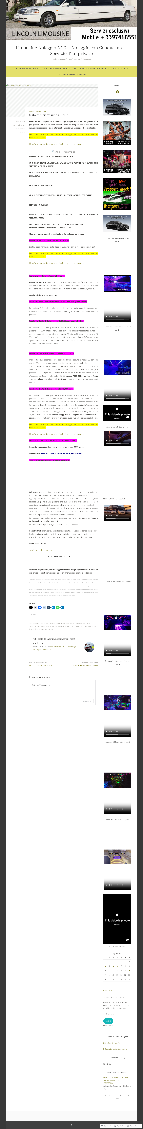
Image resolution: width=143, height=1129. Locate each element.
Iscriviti (108, 1021)
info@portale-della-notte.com (41, 550)
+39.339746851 (108, 1083)
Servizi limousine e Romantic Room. (88, 69)
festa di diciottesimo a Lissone (85, 664)
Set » (110, 990)
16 (129, 970)
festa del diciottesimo (72, 626)
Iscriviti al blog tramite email (117, 998)
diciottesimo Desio (37, 111)
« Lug (105, 990)
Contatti (115, 69)
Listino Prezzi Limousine (54, 69)
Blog (126, 69)
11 (109, 970)
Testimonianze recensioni (74, 74)
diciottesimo (60, 624)
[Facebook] (117, 92)
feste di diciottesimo (88, 626)
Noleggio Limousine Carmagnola (115, 1049)
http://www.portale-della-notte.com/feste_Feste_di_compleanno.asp (58, 144)
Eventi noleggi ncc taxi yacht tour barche (19, 128)
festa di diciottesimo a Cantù (40, 664)
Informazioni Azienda (26, 69)
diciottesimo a (71, 624)
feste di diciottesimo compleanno (41, 629)
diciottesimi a (50, 624)
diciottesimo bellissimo (37, 626)
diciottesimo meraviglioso (55, 626)
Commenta (87, 701)
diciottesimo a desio (83, 624)
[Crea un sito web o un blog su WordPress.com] (71, 1125)
